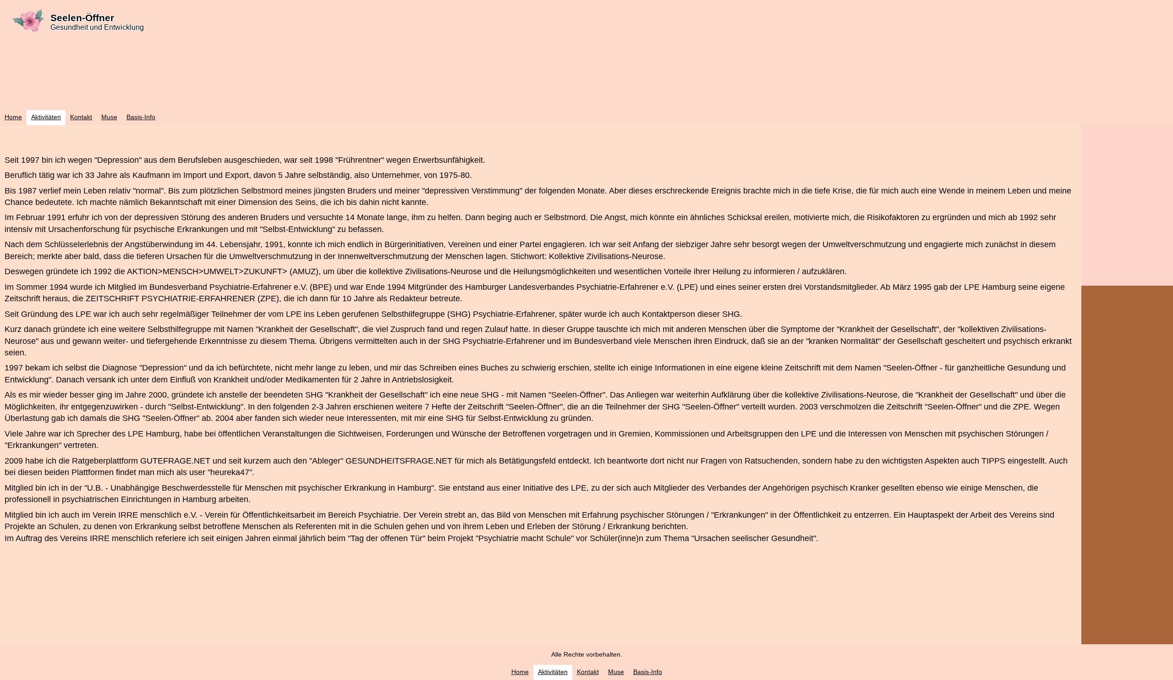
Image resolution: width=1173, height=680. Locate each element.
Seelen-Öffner (82, 17)
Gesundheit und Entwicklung (97, 27)
